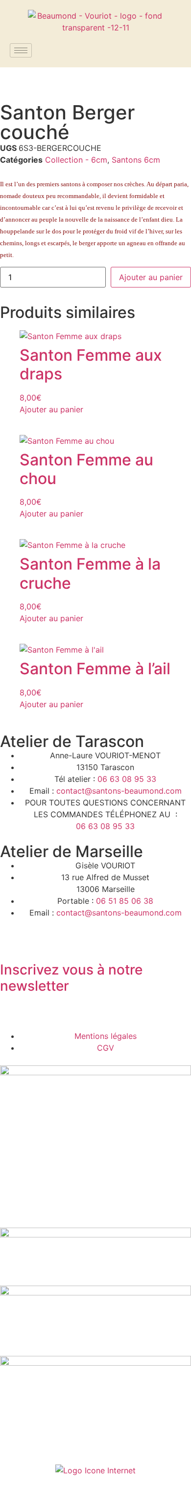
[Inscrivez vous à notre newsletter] (12, 942)
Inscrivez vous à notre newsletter (71, 978)
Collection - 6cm (76, 160)
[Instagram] (39, 1015)
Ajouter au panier (151, 277)
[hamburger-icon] (21, 50)
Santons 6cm (136, 160)
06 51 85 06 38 (124, 901)
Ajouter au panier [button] (51, 409)
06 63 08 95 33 (126, 779)
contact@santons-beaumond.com (119, 791)
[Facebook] (12, 1015)
